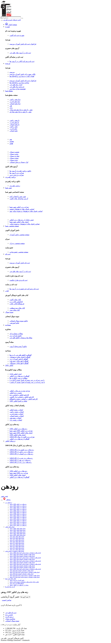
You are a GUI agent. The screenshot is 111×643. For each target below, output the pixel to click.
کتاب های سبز (15, 310)
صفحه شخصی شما (12, 226)
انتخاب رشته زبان (16, 420)
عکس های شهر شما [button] (10, 578)
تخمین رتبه (9, 615)
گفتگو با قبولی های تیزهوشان (20, 357)
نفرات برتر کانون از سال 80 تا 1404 (22, 437)
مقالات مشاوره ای (16, 334)
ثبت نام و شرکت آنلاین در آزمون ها (22, 61)
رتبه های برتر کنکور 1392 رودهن (18, 523)
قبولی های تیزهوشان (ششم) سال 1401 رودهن (22, 565)
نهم (11, 139)
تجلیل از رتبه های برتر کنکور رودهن (19, 585)
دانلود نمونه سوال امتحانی (19, 321)
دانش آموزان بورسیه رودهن (17, 580)
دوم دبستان (14, 160)
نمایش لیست (6, 600)
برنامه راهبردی (10, 177)
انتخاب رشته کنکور (16, 410)
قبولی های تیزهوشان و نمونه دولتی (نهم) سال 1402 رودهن (25, 564)
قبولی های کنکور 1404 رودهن (17, 528)
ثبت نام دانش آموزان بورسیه (20, 263)
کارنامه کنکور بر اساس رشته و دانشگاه (24, 399)
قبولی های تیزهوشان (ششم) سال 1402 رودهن (22, 562)
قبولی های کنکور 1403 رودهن (17, 530)
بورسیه (7, 63)
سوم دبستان (14, 158)
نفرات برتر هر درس (17, 175)
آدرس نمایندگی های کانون (19, 198)
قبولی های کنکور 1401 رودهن (17, 533)
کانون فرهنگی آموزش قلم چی (12, 20)
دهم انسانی (14, 131)
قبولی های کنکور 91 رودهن (17, 549)
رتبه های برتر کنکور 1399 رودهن (18, 512)
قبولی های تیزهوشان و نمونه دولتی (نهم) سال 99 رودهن (25, 572)
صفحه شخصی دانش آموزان (19, 235)
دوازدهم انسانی (15, 103)
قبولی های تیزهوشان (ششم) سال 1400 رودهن (22, 567)
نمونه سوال (9, 312)
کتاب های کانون (15, 300)
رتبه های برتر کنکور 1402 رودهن (18, 507)
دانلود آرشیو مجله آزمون (18, 346)
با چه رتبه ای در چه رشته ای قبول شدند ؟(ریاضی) (27, 382)
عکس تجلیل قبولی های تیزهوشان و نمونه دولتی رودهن (24, 582)
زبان (11, 108)
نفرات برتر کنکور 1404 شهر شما (21, 431)
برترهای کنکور (10, 441)
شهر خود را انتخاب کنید (18, 196)
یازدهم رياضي (14, 120)
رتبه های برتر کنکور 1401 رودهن (18, 509)
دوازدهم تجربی (15, 101)
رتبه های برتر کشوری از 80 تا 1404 (22, 450)
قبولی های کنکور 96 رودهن (17, 541)
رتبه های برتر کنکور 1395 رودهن (18, 519)
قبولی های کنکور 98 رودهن (17, 538)
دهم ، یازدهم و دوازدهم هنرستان (21, 110)
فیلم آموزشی (14, 323)
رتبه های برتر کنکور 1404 (18, 429)
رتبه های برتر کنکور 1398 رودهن (18, 514)
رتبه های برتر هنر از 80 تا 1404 (20, 460)
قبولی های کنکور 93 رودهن (17, 546)
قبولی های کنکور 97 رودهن (17, 540)
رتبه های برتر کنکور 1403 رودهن (18, 506)
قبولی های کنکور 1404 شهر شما (21, 433)
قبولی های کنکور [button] (9, 527)
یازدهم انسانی (14, 124)
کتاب (7, 291)
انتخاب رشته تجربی (16, 414)
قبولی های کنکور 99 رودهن (17, 536)
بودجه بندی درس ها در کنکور (20, 391)
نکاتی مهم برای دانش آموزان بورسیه (22, 74)
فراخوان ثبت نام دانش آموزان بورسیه (23, 44)
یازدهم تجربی (14, 122)
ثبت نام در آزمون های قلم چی (20, 53)
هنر (11, 106)
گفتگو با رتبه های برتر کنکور (19, 376)
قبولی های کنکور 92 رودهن (17, 548)
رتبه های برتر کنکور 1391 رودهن (18, 525)
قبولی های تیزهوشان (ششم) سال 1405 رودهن (22, 554)
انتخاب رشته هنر (15, 418)
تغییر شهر (4, 496)
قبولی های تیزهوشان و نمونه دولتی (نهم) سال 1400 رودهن (25, 569)
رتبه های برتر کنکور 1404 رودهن (18, 504)
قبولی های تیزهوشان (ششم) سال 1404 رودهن (22, 556)
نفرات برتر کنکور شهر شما (19, 207)
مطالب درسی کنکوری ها (18, 378)
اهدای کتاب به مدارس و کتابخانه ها (22, 76)
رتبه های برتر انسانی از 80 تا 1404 (21, 454)
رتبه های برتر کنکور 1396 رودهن (18, 517)
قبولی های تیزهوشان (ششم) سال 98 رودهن (21, 574)
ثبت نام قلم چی (10, 613)
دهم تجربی (13, 129)
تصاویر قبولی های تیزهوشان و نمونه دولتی (25, 224)
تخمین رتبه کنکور (16, 393)
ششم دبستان (14, 152)
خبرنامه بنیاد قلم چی (17, 87)
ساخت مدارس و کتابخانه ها (19, 83)
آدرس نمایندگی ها (10, 587)
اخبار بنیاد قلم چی (16, 85)
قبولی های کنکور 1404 (17, 435)
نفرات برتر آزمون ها (17, 173)
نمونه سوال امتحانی (12, 621)
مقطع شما (9, 91)
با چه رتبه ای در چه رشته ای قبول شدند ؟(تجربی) (27, 380)
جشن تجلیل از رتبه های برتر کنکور (22, 220)
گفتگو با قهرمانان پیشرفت (19, 361)
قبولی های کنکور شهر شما (19, 222)
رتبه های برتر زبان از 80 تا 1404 (21, 462)
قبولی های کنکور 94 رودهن (17, 544)
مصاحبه (8, 325)
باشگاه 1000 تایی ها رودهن (17, 583)
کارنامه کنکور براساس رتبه (19, 395)
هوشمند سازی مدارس (17, 89)
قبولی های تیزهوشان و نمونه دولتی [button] (14, 551)
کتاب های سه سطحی (17, 308)
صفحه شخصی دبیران (17, 243)
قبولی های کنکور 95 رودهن (17, 543)
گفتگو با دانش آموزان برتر (19, 359)
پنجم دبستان (14, 154)
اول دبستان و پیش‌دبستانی (19, 162)
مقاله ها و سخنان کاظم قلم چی (21, 338)
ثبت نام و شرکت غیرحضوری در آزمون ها (24, 289)
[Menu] (2, 20)
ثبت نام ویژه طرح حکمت (18, 280)
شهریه (7, 27)
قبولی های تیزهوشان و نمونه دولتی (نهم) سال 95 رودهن (25, 577)
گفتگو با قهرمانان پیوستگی (19, 363)
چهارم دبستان (14, 156)
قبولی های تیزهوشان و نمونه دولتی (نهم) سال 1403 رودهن (25, 561)
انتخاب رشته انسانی (17, 416)
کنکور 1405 (9, 365)
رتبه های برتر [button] (8, 502)
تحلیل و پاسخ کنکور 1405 (18, 401)
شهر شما (8, 188)
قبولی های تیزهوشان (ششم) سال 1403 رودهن (22, 559)
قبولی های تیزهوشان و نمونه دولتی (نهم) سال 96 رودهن (25, 575)
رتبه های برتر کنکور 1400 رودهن (18, 510)
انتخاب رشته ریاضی (17, 412)
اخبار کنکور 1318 (15, 374)
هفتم (11, 143)
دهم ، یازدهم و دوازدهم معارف (20, 112)
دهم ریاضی (14, 126)
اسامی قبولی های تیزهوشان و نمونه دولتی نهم (26, 211)
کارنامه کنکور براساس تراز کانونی (22, 397)
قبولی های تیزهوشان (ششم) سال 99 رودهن (21, 570)
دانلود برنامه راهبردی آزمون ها (20, 171)
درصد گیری (9, 617)
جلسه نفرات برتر (16, 336)
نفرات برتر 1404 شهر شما (19, 473)
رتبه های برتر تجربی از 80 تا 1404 (21, 458)
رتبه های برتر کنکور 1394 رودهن (18, 520)
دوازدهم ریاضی (15, 99)
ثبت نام (7, 254)
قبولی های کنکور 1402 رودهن (17, 531)
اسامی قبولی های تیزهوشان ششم (22, 209)
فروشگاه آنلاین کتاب (17, 304)
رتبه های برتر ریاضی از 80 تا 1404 (21, 452)
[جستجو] (22, 18)
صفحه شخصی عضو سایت (19, 252)
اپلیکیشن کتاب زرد (16, 302)
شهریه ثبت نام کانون (17, 35)
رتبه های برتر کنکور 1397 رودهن (18, 515)
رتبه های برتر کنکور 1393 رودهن (18, 522)
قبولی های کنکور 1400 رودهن (17, 535)
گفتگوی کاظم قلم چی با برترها (21, 355)
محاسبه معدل (10, 619)
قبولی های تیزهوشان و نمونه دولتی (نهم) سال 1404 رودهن (25, 557)
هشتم (12, 141)
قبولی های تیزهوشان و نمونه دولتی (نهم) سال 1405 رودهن (25, 553)
